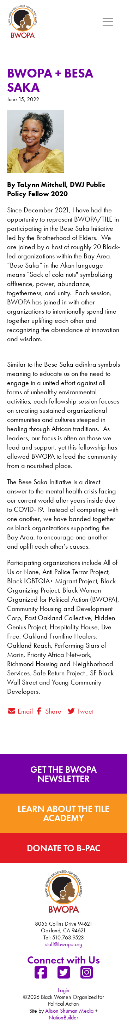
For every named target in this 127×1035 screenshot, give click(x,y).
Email (24, 711)
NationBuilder (63, 1017)
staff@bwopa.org (63, 944)
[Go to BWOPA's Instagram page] (86, 975)
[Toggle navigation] (108, 22)
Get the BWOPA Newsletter (63, 774)
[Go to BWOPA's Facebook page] (40, 975)
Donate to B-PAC (64, 848)
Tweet (84, 711)
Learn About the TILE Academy (63, 813)
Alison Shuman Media (69, 1010)
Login (63, 990)
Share (52, 711)
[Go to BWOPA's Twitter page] (63, 975)
